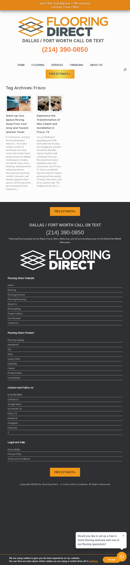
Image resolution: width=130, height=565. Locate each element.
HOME (21, 65)
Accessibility (14, 449)
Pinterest (12, 427)
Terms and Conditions (19, 458)
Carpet (11, 368)
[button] (125, 70)
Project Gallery (15, 313)
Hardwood (13, 344)
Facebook (13, 418)
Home (11, 285)
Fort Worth (115, 238)
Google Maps (14, 404)
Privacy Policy (14, 454)
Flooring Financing (17, 299)
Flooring (12, 289)
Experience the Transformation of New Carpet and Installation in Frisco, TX (48, 124)
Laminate (12, 363)
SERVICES (57, 65)
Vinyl (10, 354)
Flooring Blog (14, 308)
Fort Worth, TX (15, 408)
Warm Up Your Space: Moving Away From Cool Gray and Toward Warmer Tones (17, 124)
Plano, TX (12, 413)
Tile (9, 349)
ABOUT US (96, 65)
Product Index (15, 372)
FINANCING (76, 65)
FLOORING (37, 65)
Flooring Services (16, 294)
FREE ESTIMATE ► (60, 74)
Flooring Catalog (16, 339)
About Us (12, 303)
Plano (42, 238)
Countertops (14, 377)
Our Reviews (14, 318)
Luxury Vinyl (14, 358)
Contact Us (13, 322)
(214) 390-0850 (65, 49)
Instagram (13, 422)
